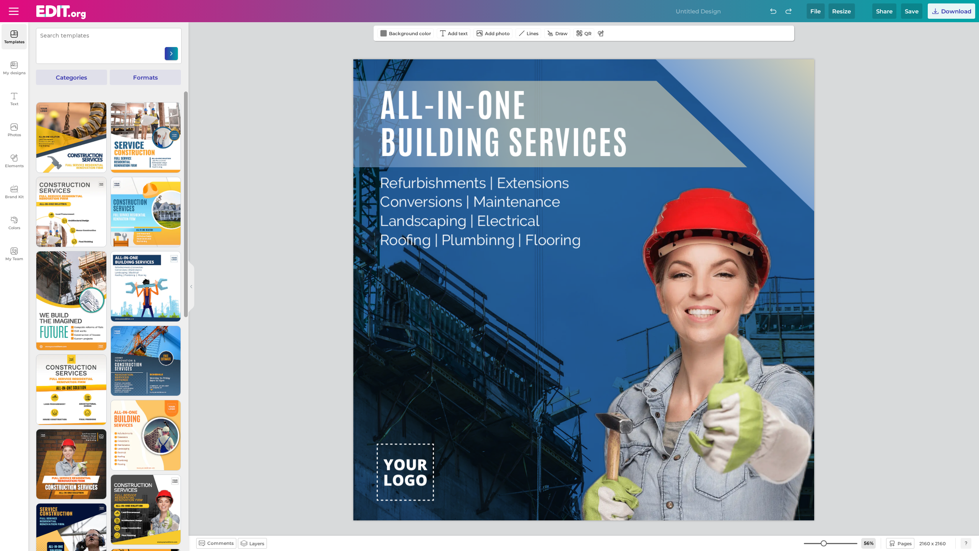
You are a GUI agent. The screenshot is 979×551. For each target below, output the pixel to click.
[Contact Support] (966, 543)
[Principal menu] (61, 12)
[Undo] (773, 11)
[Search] (171, 53)
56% (868, 543)
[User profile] (13, 11)
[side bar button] (191, 286)
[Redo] (788, 11)
